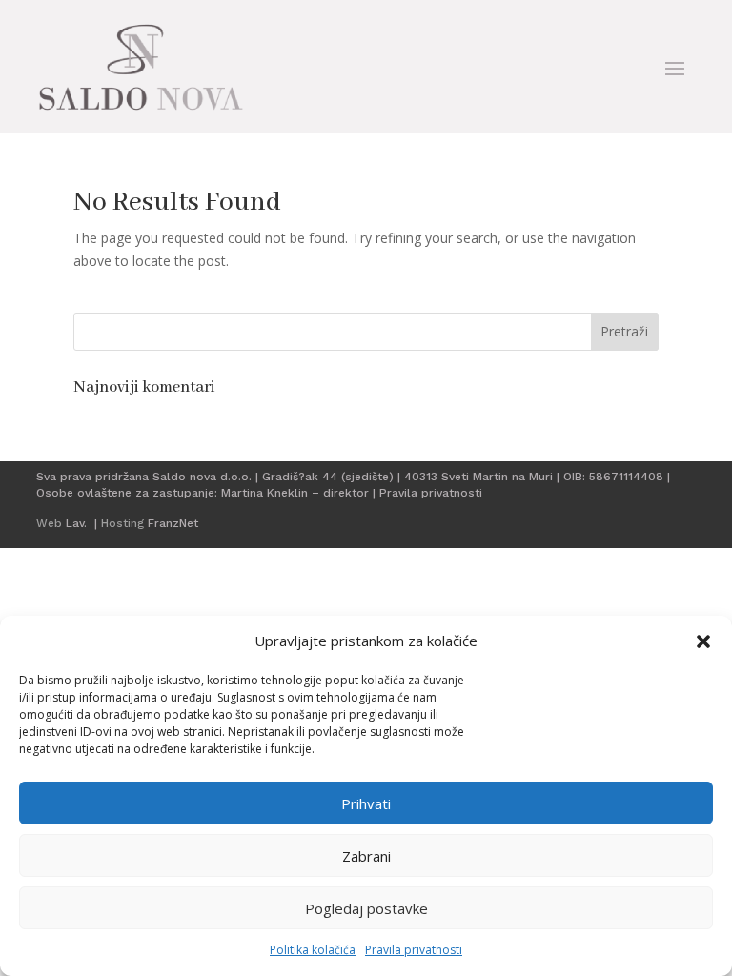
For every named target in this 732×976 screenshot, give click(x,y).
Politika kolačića (313, 950)
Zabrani (366, 855)
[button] (703, 641)
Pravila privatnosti (413, 950)
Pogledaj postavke (366, 908)
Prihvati (366, 803)
